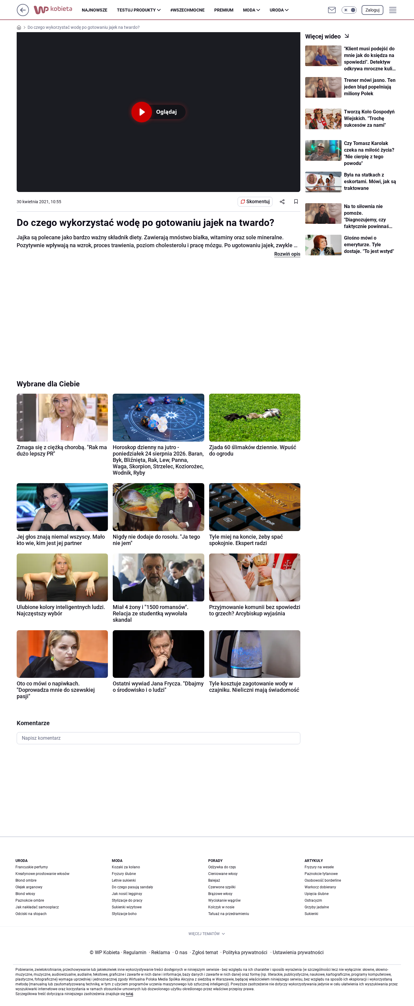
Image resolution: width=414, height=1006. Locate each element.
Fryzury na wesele (319, 867)
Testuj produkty (136, 10)
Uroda (277, 10)
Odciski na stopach (31, 914)
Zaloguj (372, 10)
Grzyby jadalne (317, 907)
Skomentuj (258, 201)
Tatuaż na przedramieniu (228, 914)
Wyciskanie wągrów (224, 900)
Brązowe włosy (220, 894)
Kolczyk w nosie (221, 907)
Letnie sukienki (124, 880)
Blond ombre (25, 880)
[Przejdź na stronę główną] (23, 14)
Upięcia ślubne (317, 894)
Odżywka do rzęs (222, 867)
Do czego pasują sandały (132, 887)
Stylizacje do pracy (127, 900)
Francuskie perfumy (31, 867)
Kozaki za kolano (126, 867)
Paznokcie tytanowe (321, 874)
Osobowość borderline (323, 880)
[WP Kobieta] (58, 10)
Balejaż (214, 880)
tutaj (129, 994)
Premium (223, 10)
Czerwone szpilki (221, 887)
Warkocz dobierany (320, 887)
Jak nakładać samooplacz (37, 907)
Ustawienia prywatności (297, 952)
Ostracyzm (313, 900)
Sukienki (311, 914)
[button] (349, 10)
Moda (249, 10)
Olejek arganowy (28, 887)
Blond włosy (25, 894)
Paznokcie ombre (29, 900)
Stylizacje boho (124, 914)
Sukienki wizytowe (127, 907)
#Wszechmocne (187, 10)
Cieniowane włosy (223, 874)
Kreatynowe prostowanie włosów (42, 874)
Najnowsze (94, 10)
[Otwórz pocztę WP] (332, 10)
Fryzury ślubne (124, 874)
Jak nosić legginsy (127, 894)
